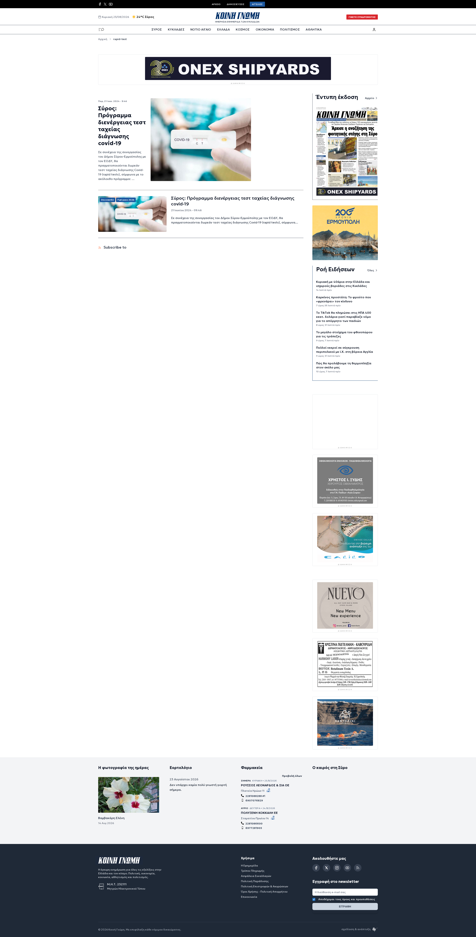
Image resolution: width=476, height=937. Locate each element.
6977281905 (253, 827)
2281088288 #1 (255, 795)
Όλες (370, 270)
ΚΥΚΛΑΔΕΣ (176, 29)
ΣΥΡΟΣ (157, 29)
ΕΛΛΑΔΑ (223, 29)
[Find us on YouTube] (111, 4)
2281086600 (254, 823)
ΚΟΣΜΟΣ (243, 29)
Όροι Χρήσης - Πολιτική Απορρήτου (264, 891)
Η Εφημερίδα (249, 865)
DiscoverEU (107, 199)
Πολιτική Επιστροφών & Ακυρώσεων (264, 886)
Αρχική (102, 39)
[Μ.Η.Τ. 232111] (102, 886)
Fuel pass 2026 (126, 199)
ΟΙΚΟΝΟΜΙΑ (265, 29)
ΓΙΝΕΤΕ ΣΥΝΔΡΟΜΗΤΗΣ (362, 17)
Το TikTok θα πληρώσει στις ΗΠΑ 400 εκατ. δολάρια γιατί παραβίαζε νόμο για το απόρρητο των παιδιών (343, 317)
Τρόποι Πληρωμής (252, 870)
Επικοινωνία (249, 896)
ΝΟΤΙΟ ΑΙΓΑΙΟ (200, 29)
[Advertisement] (345, 420)
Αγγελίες (257, 4)
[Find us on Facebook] (100, 4)
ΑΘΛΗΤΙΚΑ (314, 29)
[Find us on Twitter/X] (105, 4)
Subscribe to (114, 247)
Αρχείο (216, 4)
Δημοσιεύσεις (236, 4)
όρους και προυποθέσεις (358, 899)
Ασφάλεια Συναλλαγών (256, 875)
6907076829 (254, 800)
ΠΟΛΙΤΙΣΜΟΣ (290, 29)
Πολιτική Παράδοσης (255, 881)
